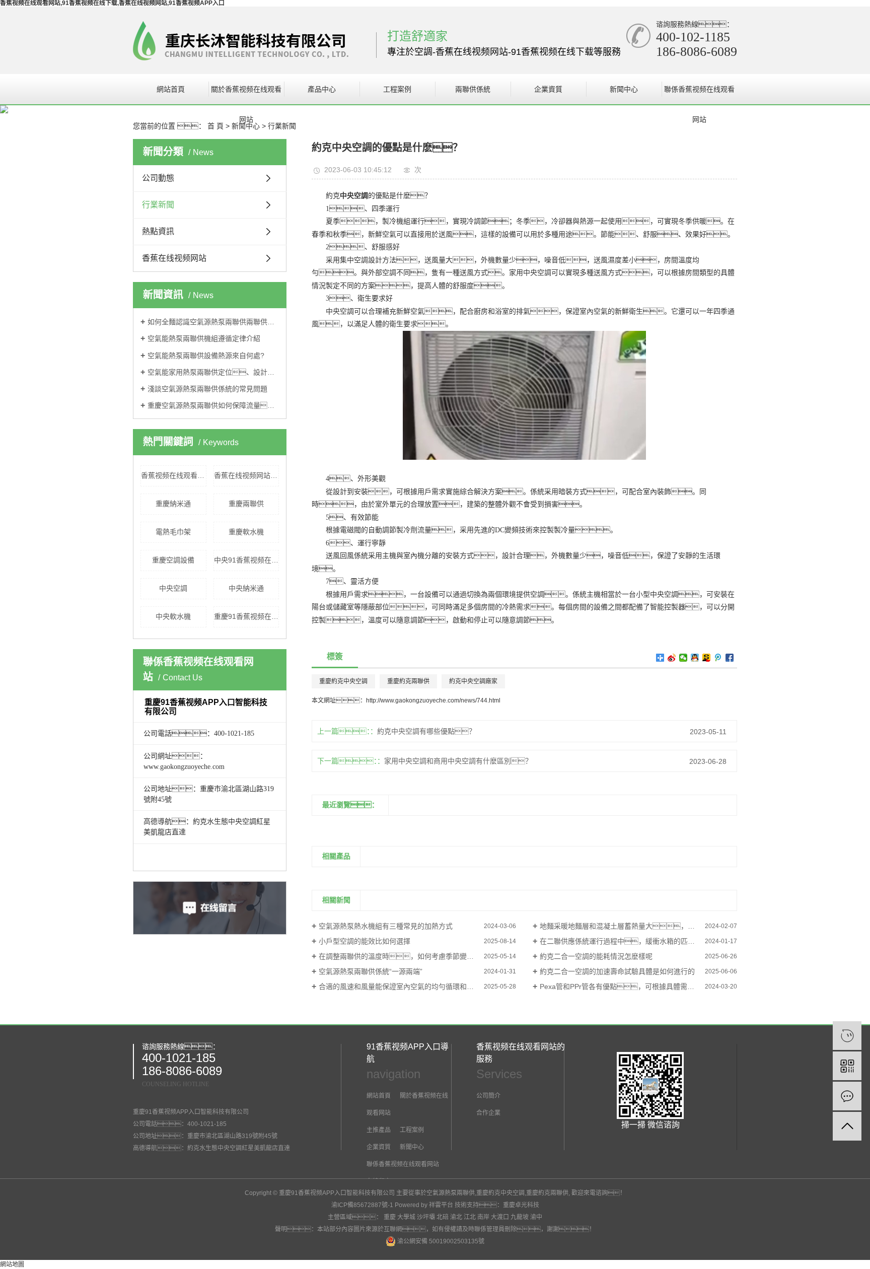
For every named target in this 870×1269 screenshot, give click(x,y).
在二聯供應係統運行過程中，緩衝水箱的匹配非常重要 (631, 941)
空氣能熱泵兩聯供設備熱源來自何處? (206, 355)
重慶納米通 (173, 504)
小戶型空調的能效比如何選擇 (364, 941)
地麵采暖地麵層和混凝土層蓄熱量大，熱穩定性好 (631, 926)
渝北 (456, 1217)
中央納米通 (246, 588)
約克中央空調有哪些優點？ (426, 731)
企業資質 (548, 89)
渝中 (536, 1217)
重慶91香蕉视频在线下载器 (246, 616)
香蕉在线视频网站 (174, 258)
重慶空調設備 (173, 560)
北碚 (443, 1217)
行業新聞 (282, 126)
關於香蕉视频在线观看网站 (246, 94)
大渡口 (500, 1217)
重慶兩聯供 (246, 504)
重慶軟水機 (246, 532)
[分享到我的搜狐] (706, 658)
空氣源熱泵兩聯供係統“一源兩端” (370, 971)
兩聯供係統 (472, 89)
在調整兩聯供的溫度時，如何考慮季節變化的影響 (407, 956)
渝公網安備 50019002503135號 (440, 1241)
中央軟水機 (173, 616)
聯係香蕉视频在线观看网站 (699, 94)
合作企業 (488, 1112)
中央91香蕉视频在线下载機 (246, 560)
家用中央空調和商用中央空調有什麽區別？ (458, 761)
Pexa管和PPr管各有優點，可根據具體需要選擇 (624, 986)
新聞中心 (624, 89)
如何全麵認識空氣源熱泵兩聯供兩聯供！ (213, 322)
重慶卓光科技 (521, 1205)
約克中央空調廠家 (473, 681)
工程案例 (397, 89)
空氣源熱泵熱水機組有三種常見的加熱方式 (386, 926)
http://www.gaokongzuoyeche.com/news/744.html (433, 700)
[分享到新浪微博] (672, 658)
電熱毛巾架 (173, 532)
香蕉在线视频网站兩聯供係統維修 (246, 475)
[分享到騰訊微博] (718, 658)
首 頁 (215, 126)
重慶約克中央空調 (343, 681)
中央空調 (173, 588)
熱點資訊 (158, 231)
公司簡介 (488, 1095)
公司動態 (158, 178)
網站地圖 (12, 1264)
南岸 (483, 1217)
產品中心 (322, 89)
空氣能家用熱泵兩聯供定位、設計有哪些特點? (213, 372)
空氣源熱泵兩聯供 (450, 1192)
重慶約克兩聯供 (408, 681)
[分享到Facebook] (730, 658)
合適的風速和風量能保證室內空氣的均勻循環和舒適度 (403, 986)
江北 (470, 1217)
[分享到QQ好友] (695, 658)
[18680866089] (847, 1035)
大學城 (406, 1217)
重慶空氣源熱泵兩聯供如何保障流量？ (213, 405)
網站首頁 (171, 89)
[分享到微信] (683, 658)
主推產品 (379, 1130)
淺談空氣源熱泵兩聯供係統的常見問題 (207, 389)
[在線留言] (847, 1096)
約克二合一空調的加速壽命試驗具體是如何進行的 (617, 971)
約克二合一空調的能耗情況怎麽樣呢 (596, 956)
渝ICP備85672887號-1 (362, 1205)
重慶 (390, 1217)
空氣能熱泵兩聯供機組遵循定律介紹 (204, 338)
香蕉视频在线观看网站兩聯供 (173, 475)
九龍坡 (520, 1217)
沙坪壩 (426, 1217)
